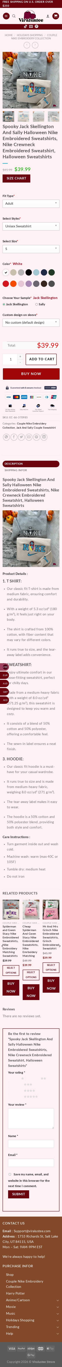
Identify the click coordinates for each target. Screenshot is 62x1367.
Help (9, 1333)
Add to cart (42, 359)
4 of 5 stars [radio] (16, 1090)
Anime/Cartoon (18, 1300)
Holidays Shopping (30, 35)
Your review (17, 1104)
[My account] (48, 16)
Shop (10, 1275)
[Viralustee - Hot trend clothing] (31, 16)
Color (7, 264)
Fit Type (9, 196)
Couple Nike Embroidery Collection (24, 1284)
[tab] (31, 464)
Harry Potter (15, 1293)
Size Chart (16, 178)
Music (10, 1313)
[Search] (14, 16)
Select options (11, 970)
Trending (12, 1327)
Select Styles (12, 218)
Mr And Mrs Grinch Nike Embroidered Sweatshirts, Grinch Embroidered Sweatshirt (51, 937)
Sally (42, 304)
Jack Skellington (17, 304)
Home (9, 35)
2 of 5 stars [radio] (33, 1078)
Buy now (31, 374)
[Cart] (55, 16)
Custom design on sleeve (20, 315)
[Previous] (8, 80)
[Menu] (6, 16)
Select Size (10, 241)
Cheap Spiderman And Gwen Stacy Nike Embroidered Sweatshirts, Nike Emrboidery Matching (31, 941)
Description (14, 464)
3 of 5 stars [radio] (16, 1084)
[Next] (54, 80)
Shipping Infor (16, 470)
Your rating (16, 1072)
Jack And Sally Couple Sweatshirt (36, 428)
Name (13, 1136)
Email (13, 1155)
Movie (11, 1307)
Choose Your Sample (17, 298)
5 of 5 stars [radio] (16, 1096)
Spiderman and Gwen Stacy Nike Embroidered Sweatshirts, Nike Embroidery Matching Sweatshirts (11, 941)
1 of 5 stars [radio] (13, 1078)
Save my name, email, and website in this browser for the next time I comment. (29, 1180)
